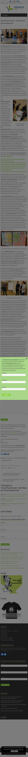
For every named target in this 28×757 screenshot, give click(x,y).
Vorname (4, 373)
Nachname (4, 380)
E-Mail (4, 387)
